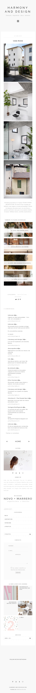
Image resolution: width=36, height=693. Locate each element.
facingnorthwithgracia (15, 407)
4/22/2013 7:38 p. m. (14, 386)
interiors (18, 296)
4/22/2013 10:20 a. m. (14, 321)
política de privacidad (18, 570)
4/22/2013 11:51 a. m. (14, 345)
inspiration (8, 519)
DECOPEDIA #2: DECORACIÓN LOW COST (24, 588)
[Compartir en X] (16, 299)
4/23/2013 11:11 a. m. (14, 421)
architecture (22, 294)
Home (18, 441)
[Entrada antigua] (29, 441)
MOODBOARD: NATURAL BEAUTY (12, 603)
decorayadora (12, 348)
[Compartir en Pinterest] (21, 299)
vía (31, 200)
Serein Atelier (21, 689)
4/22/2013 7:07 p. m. (14, 365)
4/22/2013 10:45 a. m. (14, 336)
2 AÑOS (21, 617)
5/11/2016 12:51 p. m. (14, 430)
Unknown (11, 315)
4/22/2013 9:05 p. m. (14, 404)
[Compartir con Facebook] (18, 299)
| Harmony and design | (15, 339)
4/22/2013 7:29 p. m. (14, 377)
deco (6, 515)
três (9, 359)
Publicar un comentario (12, 433)
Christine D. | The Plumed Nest (18, 398)
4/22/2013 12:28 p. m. (14, 356)
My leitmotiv (12, 368)
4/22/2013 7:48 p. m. (14, 395)
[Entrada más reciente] (7, 441)
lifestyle (8, 526)
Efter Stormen (13, 380)
